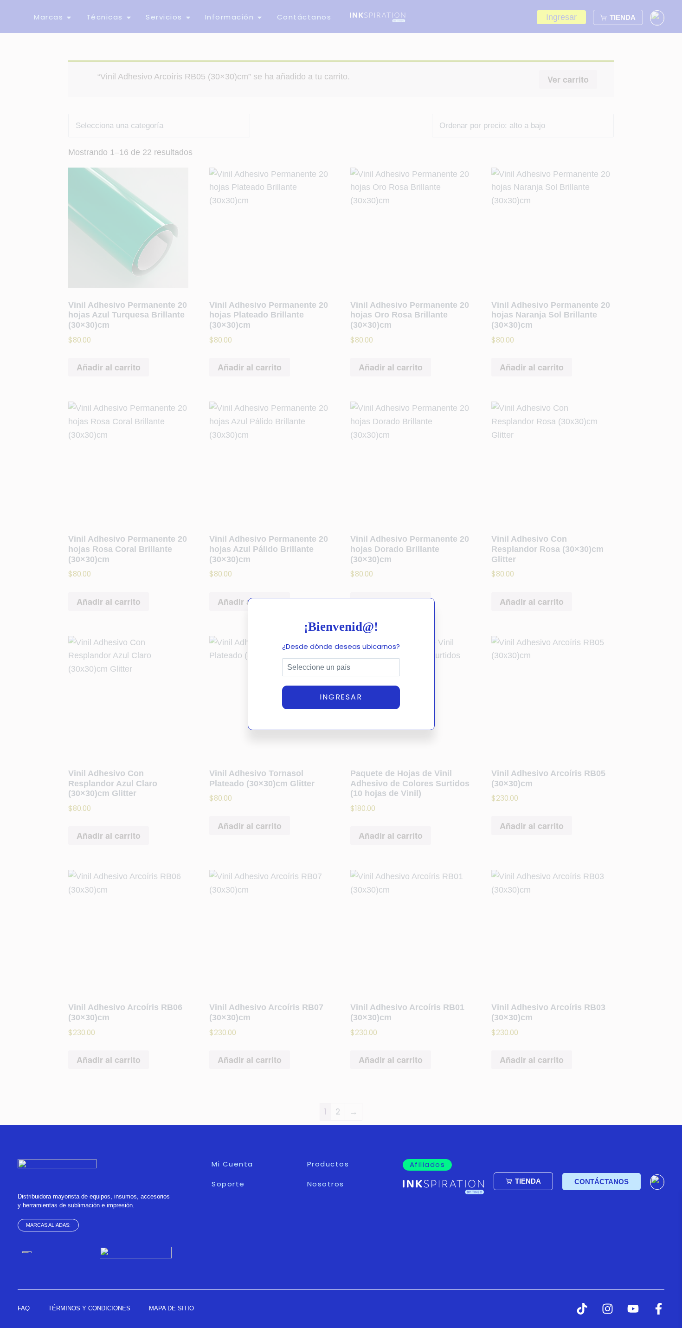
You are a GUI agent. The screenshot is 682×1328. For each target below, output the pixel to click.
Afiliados (427, 1164)
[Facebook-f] (658, 1309)
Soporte (228, 1184)
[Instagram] (607, 1309)
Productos (328, 1164)
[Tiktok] (582, 1309)
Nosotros (325, 1184)
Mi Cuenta (232, 1164)
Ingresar (341, 697)
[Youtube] (633, 1309)
